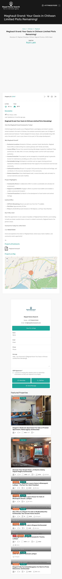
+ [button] (7, 259)
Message (15, 354)
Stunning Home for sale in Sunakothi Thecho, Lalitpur (29, 538)
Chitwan (30, 29)
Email (14, 340)
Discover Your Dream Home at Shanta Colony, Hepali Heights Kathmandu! (29, 470)
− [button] (7, 261)
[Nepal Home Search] (11, 9)
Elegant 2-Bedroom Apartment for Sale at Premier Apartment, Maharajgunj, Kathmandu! (31, 428)
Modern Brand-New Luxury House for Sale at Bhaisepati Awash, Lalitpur (28, 497)
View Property (31, 419)
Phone (14, 347)
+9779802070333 (50, 5)
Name (14, 332)
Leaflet (42, 288)
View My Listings (31, 328)
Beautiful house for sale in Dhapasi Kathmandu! (30, 525)
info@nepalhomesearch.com (33, 323)
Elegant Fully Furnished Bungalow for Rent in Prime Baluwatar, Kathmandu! (31, 568)
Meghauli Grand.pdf (14, 248)
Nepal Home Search (31, 317)
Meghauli (37, 29)
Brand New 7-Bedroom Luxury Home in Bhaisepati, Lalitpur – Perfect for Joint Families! (30, 484)
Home (24, 29)
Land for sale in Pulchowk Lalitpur (25, 554)
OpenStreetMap (49, 288)
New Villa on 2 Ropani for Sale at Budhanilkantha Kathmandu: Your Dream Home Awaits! (30, 512)
